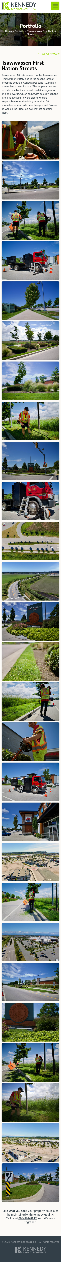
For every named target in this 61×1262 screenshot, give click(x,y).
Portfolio (19, 31)
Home (8, 31)
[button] (55, 6)
